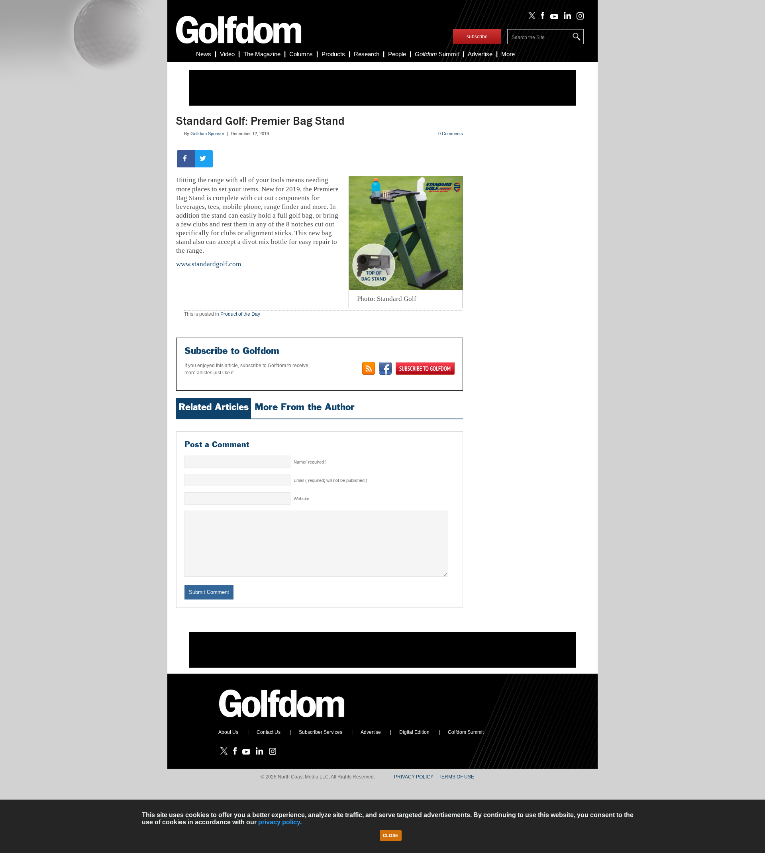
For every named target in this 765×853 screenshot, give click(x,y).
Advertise (480, 54)
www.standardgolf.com (208, 264)
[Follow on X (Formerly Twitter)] (530, 17)
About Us (228, 732)
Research (366, 54)
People (397, 54)
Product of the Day (240, 314)
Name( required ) (310, 462)
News (203, 54)
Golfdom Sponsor (207, 133)
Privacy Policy (414, 777)
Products (333, 54)
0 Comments (450, 133)
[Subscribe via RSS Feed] (368, 368)
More (508, 54)
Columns (301, 54)
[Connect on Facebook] (385, 368)
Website (301, 498)
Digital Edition (414, 732)
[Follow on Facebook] (541, 17)
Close (390, 835)
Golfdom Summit (466, 732)
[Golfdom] (282, 720)
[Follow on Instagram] (578, 17)
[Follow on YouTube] (552, 17)
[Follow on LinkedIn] (566, 17)
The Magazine (261, 54)
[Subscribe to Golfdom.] (425, 368)
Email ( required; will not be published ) (330, 480)
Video (227, 54)
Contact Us (268, 732)
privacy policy (279, 822)
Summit (437, 54)
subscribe (477, 36)
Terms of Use (456, 777)
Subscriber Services (320, 732)
